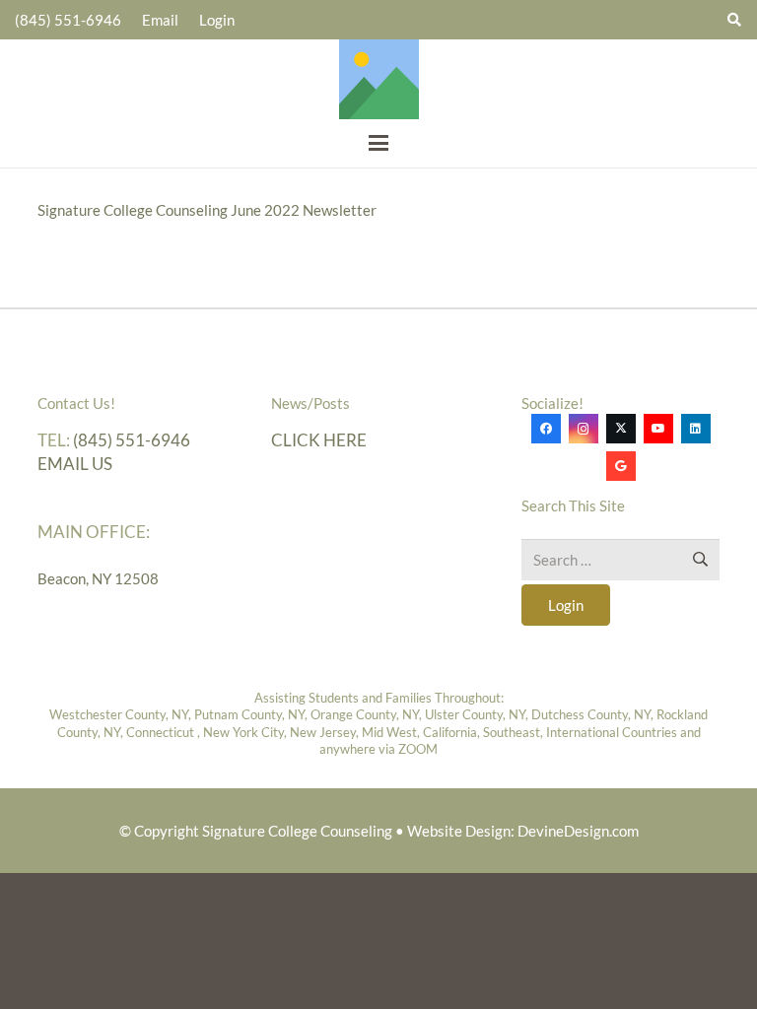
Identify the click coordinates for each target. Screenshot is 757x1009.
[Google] (621, 466)
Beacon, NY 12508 (98, 578)
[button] (378, 143)
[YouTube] (658, 428)
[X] (621, 428)
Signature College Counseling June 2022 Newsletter (207, 210)
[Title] (379, 79)
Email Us (74, 463)
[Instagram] (583, 428)
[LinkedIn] (696, 428)
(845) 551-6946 (131, 440)
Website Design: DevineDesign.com (523, 831)
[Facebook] (546, 428)
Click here (319, 440)
